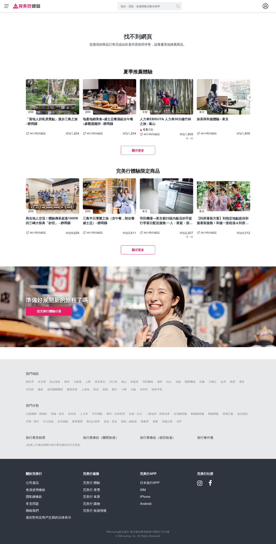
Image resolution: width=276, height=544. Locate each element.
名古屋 (42, 381)
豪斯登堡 (72, 389)
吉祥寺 (144, 389)
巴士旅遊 (48, 421)
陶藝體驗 (213, 414)
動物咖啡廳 (197, 414)
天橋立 (213, 381)
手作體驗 (97, 414)
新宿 (67, 381)
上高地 (85, 389)
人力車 (84, 414)
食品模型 (242, 414)
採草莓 (72, 414)
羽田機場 (147, 381)
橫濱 (232, 381)
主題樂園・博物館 (36, 414)
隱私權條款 (34, 496)
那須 (96, 389)
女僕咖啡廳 (180, 414)
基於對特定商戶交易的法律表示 (48, 517)
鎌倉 (40, 389)
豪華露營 (77, 421)
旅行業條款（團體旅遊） (101, 437)
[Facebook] (210, 484)
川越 (133, 389)
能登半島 (157, 389)
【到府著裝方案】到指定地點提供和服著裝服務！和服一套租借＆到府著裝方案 (223, 220)
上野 (88, 381)
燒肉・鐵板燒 (129, 421)
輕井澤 (30, 381)
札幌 (202, 381)
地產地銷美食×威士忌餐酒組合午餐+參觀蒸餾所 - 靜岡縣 (108, 121)
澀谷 (241, 381)
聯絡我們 (32, 510)
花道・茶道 (110, 421)
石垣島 (30, 389)
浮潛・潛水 (32, 421)
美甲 (179, 421)
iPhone (145, 496)
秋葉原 (134, 381)
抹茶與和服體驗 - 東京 (213, 119)
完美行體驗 (91, 482)
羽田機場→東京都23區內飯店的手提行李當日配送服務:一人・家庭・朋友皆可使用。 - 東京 (166, 220)
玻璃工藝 (228, 414)
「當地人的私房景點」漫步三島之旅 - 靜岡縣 (52, 121)
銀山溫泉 (55, 381)
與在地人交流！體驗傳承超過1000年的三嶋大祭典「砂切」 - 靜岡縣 (52, 220)
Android (145, 503)
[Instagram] (199, 484)
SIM (143, 489)
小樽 (123, 389)
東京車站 (100, 381)
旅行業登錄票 (35, 437)
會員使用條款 (35, 489)
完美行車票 (91, 496)
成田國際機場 (55, 389)
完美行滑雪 (91, 489)
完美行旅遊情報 (94, 510)
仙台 (169, 381)
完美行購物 (91, 503)
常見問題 (32, 503)
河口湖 (113, 381)
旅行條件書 (205, 437)
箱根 (105, 389)
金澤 (223, 381)
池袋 (178, 381)
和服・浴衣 (57, 414)
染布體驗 (63, 421)
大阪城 (77, 381)
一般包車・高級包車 (158, 414)
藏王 (114, 389)
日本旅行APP (150, 482)
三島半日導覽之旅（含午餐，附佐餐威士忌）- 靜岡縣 (109, 220)
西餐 (155, 421)
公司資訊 (32, 482)
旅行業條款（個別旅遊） (158, 437)
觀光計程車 (93, 421)
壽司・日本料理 (115, 414)
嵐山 (123, 381)
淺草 (159, 381)
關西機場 (190, 381)
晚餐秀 (145, 421)
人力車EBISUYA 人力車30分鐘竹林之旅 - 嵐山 (165, 121)
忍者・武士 (135, 414)
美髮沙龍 (167, 421)
